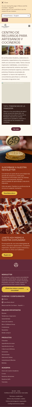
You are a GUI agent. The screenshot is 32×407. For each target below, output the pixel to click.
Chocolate (5, 340)
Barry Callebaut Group (8, 324)
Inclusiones (5, 352)
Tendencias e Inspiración (9, 316)
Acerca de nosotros (7, 321)
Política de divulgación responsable (16, 401)
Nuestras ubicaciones (8, 376)
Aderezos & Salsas (7, 357)
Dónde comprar (6, 333)
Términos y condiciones (16, 396)
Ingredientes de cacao (8, 343)
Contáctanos (5, 327)
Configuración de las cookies (16, 403)
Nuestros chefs (6, 379)
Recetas (4, 313)
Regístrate (7, 255)
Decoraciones (5, 354)
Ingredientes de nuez (8, 346)
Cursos (4, 373)
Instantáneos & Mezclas (8, 360)
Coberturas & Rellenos (8, 349)
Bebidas (4, 363)
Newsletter (5, 330)
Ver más (16, 129)
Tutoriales (4, 382)
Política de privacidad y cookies (16, 398)
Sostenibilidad (6, 319)
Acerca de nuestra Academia (10, 371)
